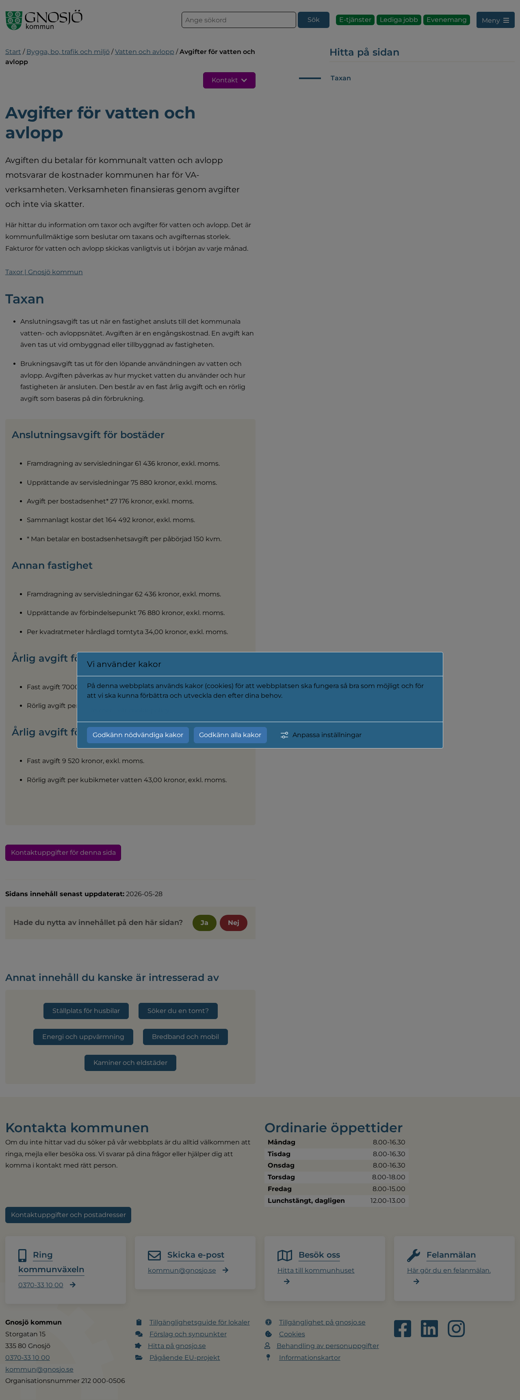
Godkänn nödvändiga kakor (138, 735)
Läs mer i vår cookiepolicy (128, 710)
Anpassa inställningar (327, 735)
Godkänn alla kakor (230, 735)
